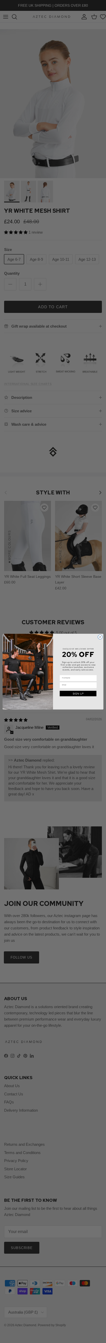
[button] (78, 693)
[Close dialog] (100, 637)
